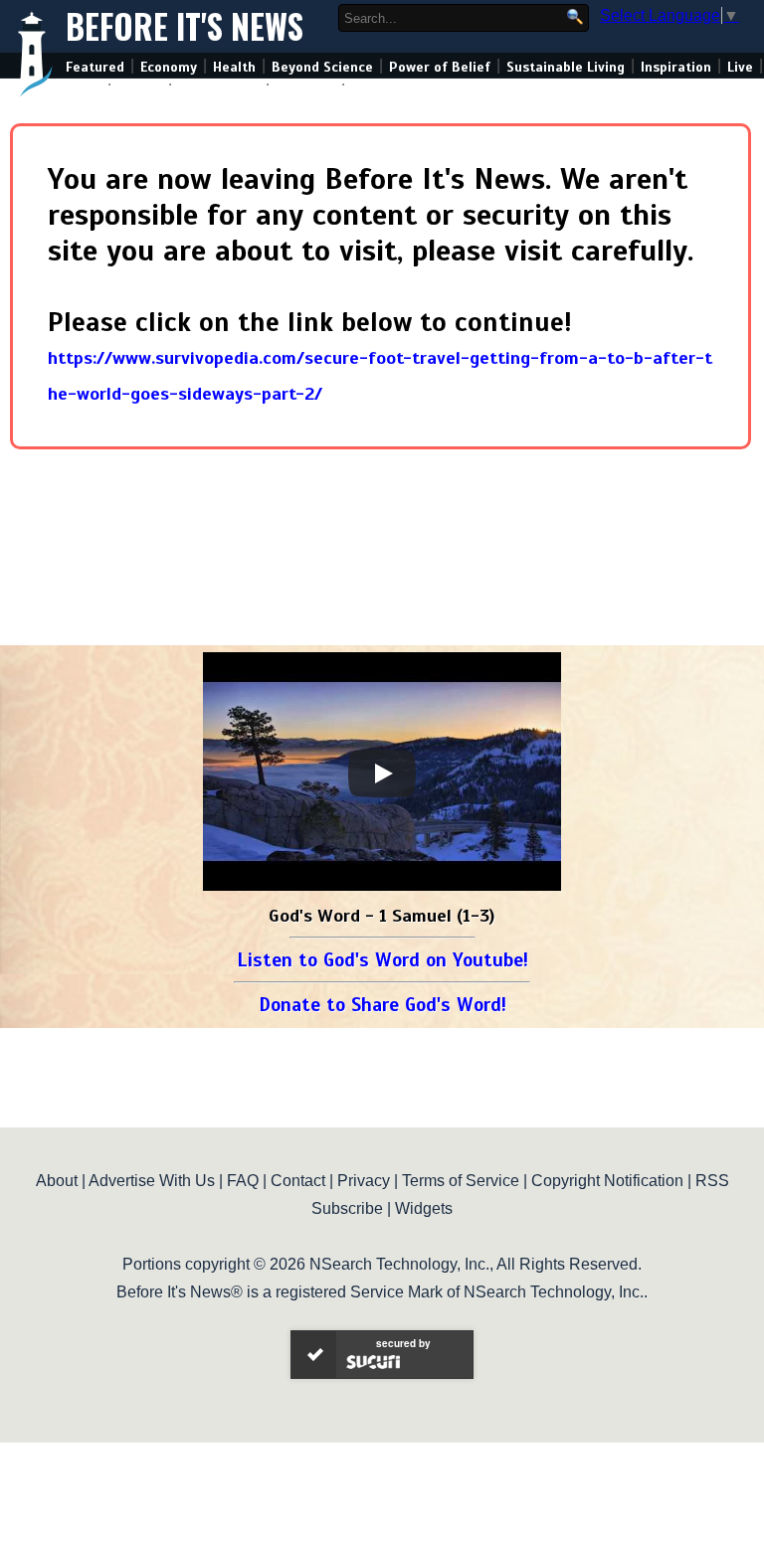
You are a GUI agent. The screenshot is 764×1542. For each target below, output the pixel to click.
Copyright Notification (607, 1180)
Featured (95, 67)
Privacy (363, 1180)
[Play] (382, 773)
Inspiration (676, 67)
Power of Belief (439, 67)
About (57, 1180)
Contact (298, 1180)
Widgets (424, 1208)
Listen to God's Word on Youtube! (382, 959)
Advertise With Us (152, 1180)
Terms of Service (460, 1180)
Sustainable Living (565, 67)
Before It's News (184, 26)
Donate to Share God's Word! (382, 1004)
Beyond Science (322, 67)
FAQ (243, 1180)
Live (740, 67)
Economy (168, 67)
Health (234, 67)
